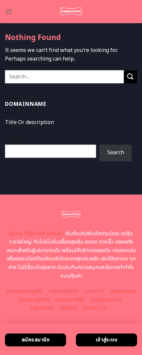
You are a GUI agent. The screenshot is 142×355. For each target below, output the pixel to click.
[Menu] (9, 11)
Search (13, 138)
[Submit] (130, 76)
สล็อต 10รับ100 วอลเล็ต (36, 234)
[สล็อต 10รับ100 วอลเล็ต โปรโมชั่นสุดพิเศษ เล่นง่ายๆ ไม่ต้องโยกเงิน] (71, 11)
